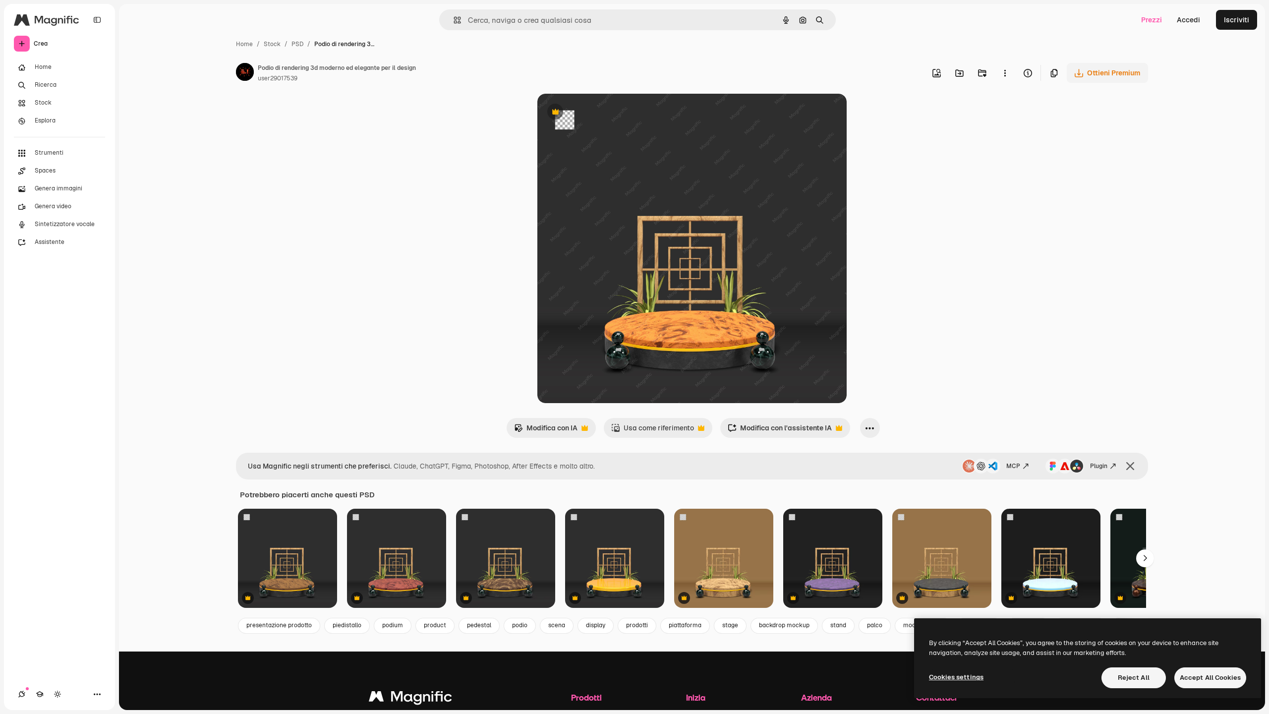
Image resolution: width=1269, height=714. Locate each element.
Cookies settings (956, 677)
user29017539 (277, 78)
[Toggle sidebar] (97, 20)
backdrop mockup (784, 625)
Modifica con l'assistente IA (780, 430)
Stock (272, 44)
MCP (1013, 466)
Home (244, 44)
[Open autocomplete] (453, 20)
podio (519, 625)
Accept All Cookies (1210, 677)
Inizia (695, 697)
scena (556, 625)
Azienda (816, 697)
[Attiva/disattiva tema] (57, 694)
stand (838, 625)
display (595, 625)
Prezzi (1151, 19)
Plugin (1098, 466)
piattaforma (685, 625)
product (435, 625)
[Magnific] (410, 699)
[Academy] (40, 694)
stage (730, 625)
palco (874, 625)
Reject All (1134, 677)
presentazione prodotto (279, 625)
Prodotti (586, 697)
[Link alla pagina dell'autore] (245, 73)
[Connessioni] (22, 694)
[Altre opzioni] (1005, 73)
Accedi (1188, 19)
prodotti (637, 625)
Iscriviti (1236, 19)
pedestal (479, 625)
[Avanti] (1145, 558)
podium (392, 625)
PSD (297, 44)
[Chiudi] (1130, 466)
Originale (603, 113)
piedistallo (347, 625)
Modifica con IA (545, 430)
